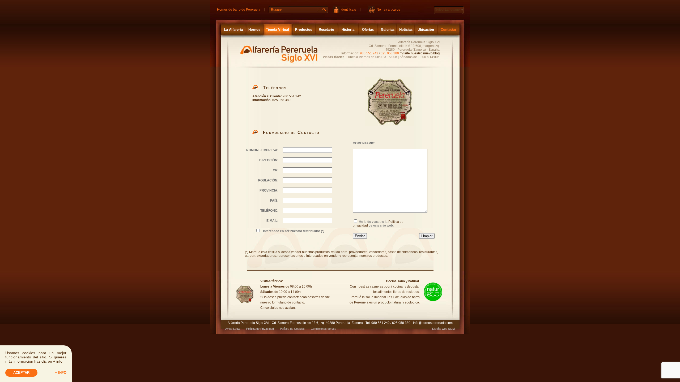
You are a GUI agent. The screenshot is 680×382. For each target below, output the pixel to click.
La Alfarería (233, 30)
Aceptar (21, 373)
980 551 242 (369, 53)
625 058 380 (390, 53)
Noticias (406, 30)
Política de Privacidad (260, 328)
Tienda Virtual (277, 30)
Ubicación (426, 30)
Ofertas (368, 30)
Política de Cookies (292, 328)
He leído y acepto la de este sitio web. (378, 223)
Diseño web (439, 328)
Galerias (387, 30)
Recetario (326, 30)
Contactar (448, 30)
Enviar (360, 236)
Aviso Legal (232, 328)
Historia (348, 30)
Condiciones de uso (323, 328)
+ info (60, 373)
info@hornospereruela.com (433, 323)
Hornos (254, 30)
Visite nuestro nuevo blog (420, 53)
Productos (303, 30)
